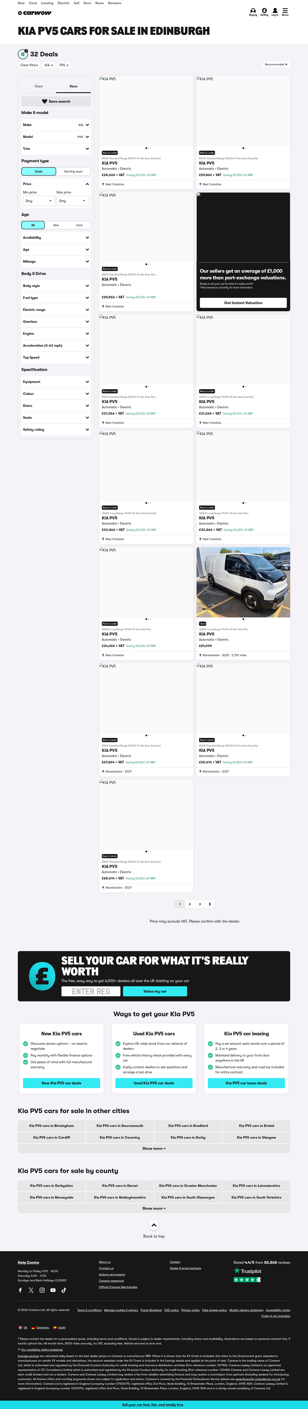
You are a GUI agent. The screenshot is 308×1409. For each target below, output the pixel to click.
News (99, 3)
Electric (64, 3)
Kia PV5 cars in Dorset (120, 1186)
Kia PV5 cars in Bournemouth (120, 1126)
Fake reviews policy (214, 1310)
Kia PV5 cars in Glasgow (256, 1137)
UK (25, 1327)
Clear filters (29, 65)
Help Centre (28, 1262)
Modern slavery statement (246, 1310)
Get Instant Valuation (243, 303)
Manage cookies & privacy (121, 1310)
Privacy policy (190, 1310)
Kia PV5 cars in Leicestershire (256, 1186)
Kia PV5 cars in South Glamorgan (188, 1197)
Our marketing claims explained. (42, 1349)
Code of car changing (275, 1316)
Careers (175, 1262)
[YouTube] (53, 1291)
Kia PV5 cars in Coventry (120, 1137)
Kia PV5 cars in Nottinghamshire (120, 1197)
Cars (39, 86)
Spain (62, 1327)
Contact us (106, 1268)
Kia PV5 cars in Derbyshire (51, 1186)
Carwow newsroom (111, 1280)
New (21, 3)
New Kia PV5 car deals (61, 1083)
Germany (42, 1327)
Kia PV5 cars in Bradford (188, 1126)
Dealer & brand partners (185, 1268)
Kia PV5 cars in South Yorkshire (256, 1197)
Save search (59, 101)
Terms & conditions (89, 1310)
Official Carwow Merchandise (118, 1287)
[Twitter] (32, 1291)
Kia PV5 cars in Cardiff (51, 1137)
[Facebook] (21, 1291)
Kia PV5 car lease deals (246, 1083)
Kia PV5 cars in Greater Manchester (188, 1186)
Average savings (28, 1356)
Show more (152, 1148)
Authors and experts (112, 1274)
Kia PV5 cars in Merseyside (51, 1197)
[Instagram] (42, 1291)
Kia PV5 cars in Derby (188, 1137)
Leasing (47, 3)
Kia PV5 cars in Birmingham (51, 1126)
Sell (76, 3)
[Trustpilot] (262, 1274)
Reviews (114, 3)
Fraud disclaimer (151, 1310)
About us (104, 1262)
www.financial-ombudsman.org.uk (258, 1379)
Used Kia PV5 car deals (154, 1083)
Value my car (155, 991)
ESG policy (171, 1310)
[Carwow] (34, 13)
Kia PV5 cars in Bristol (256, 1126)
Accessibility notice (278, 1310)
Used (33, 3)
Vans (87, 3)
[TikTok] (63, 1291)
